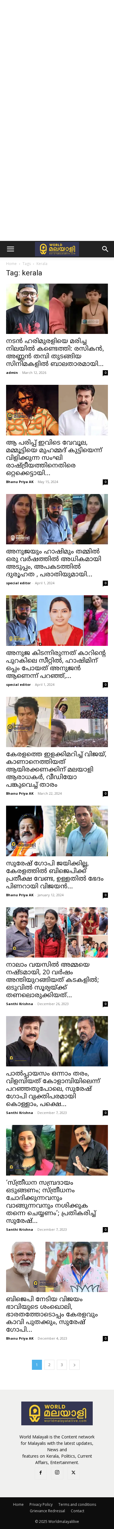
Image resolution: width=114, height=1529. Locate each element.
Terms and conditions (77, 1504)
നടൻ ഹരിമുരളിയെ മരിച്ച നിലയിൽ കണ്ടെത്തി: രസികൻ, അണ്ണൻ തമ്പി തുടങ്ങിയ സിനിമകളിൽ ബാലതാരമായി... (55, 353)
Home (11, 263)
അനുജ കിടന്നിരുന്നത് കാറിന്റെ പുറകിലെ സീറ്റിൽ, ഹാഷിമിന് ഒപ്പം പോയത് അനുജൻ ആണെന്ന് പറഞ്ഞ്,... (56, 665)
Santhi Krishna (19, 1003)
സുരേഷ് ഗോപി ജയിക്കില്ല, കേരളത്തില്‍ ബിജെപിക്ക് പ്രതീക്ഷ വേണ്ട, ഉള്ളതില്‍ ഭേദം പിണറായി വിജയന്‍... (55, 875)
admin (12, 372)
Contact (77, 1510)
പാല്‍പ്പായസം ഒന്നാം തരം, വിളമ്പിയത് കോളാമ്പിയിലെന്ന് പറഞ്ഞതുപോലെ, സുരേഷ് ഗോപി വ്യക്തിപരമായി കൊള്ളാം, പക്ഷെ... (53, 1089)
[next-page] (74, 1365)
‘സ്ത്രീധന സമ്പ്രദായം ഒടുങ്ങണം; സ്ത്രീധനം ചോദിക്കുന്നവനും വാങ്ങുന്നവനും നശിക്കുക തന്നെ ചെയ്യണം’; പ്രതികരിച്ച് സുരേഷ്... (51, 1202)
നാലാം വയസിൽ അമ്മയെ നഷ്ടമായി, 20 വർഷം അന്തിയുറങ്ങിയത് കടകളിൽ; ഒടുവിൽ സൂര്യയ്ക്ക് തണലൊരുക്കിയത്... (52, 980)
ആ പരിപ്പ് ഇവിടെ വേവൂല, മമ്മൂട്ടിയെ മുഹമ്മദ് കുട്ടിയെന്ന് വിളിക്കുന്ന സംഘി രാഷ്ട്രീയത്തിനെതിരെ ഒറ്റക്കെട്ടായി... (54, 458)
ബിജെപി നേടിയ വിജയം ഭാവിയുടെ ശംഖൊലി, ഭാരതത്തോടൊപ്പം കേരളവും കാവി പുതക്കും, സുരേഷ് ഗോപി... (52, 1315)
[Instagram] (57, 1473)
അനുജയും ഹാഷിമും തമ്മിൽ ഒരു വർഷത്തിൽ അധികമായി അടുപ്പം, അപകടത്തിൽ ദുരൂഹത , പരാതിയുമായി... (53, 563)
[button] (10, 249)
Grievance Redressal (47, 1510)
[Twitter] (73, 1473)
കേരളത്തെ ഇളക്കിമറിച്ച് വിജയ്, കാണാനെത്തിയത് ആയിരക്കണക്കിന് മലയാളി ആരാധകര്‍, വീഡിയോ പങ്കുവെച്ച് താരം (56, 770)
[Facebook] (41, 1473)
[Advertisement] (57, 60)
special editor (18, 583)
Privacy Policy (41, 1504)
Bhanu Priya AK (19, 481)
